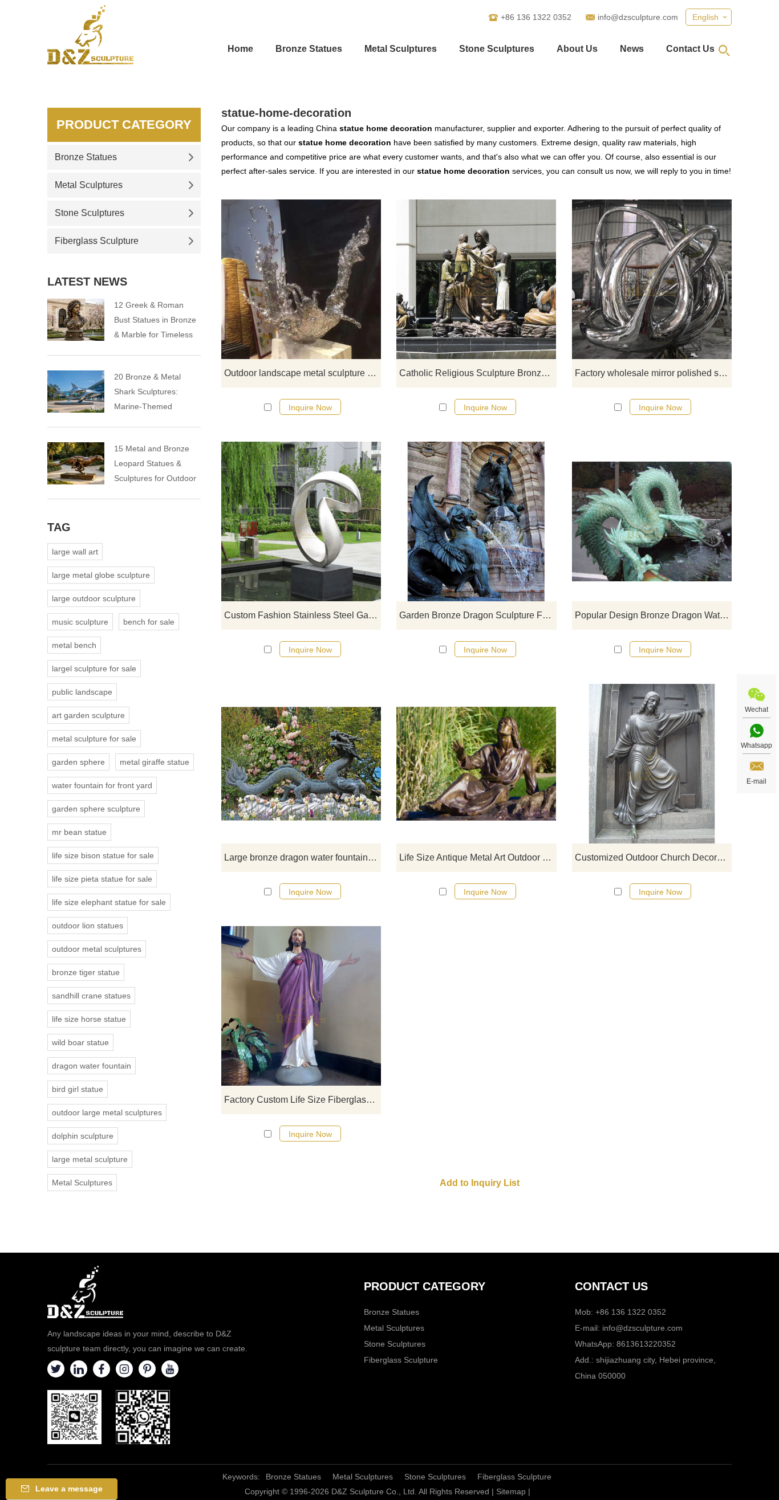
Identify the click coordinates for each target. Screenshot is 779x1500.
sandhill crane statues (91, 995)
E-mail (756, 781)
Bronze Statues (308, 49)
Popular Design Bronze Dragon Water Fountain (653, 615)
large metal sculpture (90, 1159)
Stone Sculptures (496, 49)
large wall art (75, 551)
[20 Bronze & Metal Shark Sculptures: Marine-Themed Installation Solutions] (75, 391)
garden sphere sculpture (96, 808)
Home (240, 49)
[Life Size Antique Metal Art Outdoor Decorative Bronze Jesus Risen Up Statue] (476, 763)
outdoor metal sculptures (96, 948)
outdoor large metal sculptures (107, 1112)
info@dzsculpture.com (638, 17)
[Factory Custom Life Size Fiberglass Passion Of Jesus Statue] (301, 1006)
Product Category (124, 124)
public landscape (82, 691)
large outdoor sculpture (94, 598)
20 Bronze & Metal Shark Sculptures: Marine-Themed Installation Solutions (151, 393)
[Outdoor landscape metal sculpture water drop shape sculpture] (301, 279)
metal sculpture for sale (94, 738)
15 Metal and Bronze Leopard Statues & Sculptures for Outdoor (155, 463)
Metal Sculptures (400, 49)
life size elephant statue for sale (109, 902)
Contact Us (690, 49)
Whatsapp (756, 745)
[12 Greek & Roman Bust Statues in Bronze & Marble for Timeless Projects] (75, 320)
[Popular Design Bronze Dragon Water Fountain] (652, 521)
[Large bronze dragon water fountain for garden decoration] (301, 763)
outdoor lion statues (87, 925)
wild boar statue (80, 1042)
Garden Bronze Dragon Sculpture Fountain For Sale (477, 615)
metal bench (74, 645)
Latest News (87, 281)
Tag (59, 527)
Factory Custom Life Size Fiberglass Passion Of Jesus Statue (302, 1099)
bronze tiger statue (86, 972)
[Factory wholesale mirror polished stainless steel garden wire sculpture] (652, 279)
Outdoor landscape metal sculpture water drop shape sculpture (302, 373)
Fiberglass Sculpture (97, 241)
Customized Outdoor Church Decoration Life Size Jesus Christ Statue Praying (653, 857)
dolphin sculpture (82, 1135)
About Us (577, 49)
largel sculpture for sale (94, 668)
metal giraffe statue (154, 762)
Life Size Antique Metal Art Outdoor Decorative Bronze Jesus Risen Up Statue (477, 857)
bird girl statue (77, 1089)
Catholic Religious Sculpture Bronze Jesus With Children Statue (477, 373)
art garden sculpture (88, 715)
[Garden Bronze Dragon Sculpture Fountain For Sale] (476, 521)
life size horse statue (89, 1019)
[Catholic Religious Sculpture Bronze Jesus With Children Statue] (476, 279)
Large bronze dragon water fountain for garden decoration (302, 857)
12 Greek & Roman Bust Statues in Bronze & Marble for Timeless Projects (155, 321)
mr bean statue (79, 832)
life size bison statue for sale (103, 855)
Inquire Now (310, 407)
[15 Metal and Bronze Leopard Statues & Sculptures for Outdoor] (75, 463)
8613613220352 (646, 1343)
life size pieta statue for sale (102, 878)
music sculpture (80, 621)
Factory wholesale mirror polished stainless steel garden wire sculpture (653, 373)
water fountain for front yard (102, 785)
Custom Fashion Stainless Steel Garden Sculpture (302, 615)
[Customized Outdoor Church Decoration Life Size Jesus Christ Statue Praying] (652, 763)
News (632, 49)
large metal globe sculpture (101, 575)
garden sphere (78, 762)
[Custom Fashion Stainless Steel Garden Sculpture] (301, 521)
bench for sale (149, 621)
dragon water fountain (91, 1065)
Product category (424, 1286)
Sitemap (511, 1491)
